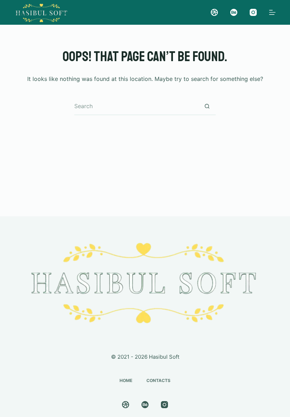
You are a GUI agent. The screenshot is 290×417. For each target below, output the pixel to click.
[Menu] (272, 12)
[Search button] (207, 106)
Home (126, 380)
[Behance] (233, 12)
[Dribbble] (214, 12)
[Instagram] (253, 12)
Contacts (158, 380)
